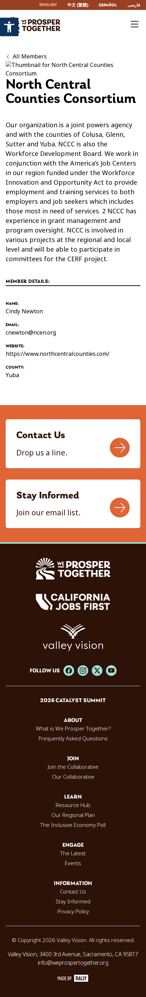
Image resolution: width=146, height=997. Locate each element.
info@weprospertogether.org (73, 963)
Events (73, 863)
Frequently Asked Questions (73, 739)
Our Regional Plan (73, 815)
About (73, 720)
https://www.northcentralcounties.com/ (58, 354)
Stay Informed (73, 902)
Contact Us (73, 892)
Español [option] (108, 5)
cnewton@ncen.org (31, 333)
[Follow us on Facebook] (68, 670)
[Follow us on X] (97, 670)
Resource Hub (73, 805)
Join (73, 759)
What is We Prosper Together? (73, 729)
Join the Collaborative (73, 767)
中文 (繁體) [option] (77, 5)
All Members (30, 56)
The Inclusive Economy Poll (73, 825)
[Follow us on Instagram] (83, 670)
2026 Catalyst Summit (73, 701)
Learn (73, 797)
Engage (73, 845)
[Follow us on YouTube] (111, 670)
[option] (78, 5)
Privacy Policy (73, 911)
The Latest (73, 853)
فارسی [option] (134, 5)
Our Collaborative (73, 777)
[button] (9, 27)
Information (73, 883)
